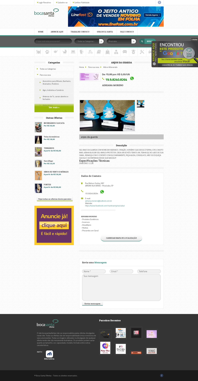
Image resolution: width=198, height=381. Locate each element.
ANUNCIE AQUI (57, 32)
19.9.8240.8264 (116, 79)
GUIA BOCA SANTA (105, 32)
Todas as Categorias (48, 68)
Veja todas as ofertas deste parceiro (54, 199)
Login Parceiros (45, 2)
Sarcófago (48, 161)
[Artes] (56, 51)
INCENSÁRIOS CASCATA (54, 123)
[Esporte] (90, 51)
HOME (40, 32)
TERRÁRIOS (49, 148)
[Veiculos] (150, 51)
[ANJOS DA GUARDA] (90, 76)
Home (81, 67)
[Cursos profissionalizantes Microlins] (45, 358)
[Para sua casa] (125, 51)
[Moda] (107, 51)
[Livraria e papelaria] (99, 51)
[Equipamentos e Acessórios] (81, 51)
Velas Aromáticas (52, 136)
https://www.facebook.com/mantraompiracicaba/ (105, 205)
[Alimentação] (38, 51)
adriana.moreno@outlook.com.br (98, 200)
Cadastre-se (62, 2)
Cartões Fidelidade (81, 2)
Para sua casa (93, 67)
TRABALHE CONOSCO (80, 32)
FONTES (47, 184)
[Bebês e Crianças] (64, 51)
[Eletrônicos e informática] (73, 51)
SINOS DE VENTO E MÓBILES (56, 172)
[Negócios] (116, 51)
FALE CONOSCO (127, 32)
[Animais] (47, 51)
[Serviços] (142, 51)
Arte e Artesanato (110, 67)
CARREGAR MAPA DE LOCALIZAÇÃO (121, 238)
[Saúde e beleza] (133, 51)
